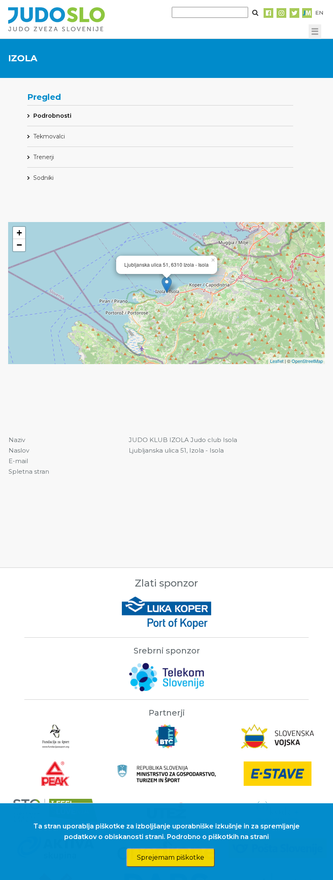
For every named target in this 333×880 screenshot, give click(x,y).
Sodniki (43, 177)
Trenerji (43, 157)
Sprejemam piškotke (170, 857)
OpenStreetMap (307, 361)
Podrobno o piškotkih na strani (218, 837)
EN (319, 12)
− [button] (19, 245)
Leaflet (276, 361)
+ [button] (19, 233)
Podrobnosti (52, 115)
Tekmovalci (49, 136)
